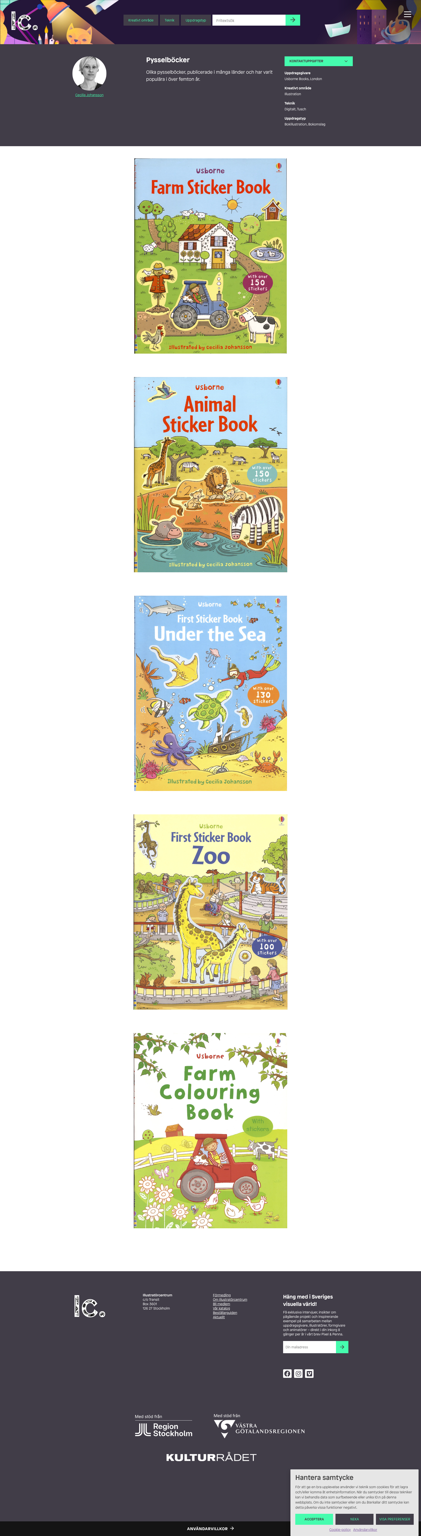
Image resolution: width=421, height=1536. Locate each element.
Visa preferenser (394, 1519)
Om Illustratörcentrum (230, 1299)
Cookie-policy (340, 1529)
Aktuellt (219, 1317)
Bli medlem (221, 1304)
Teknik (169, 20)
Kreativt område (140, 20)
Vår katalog (221, 1308)
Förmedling (222, 1295)
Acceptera (314, 1519)
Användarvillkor (365, 1529)
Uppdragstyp (196, 20)
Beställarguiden (225, 1313)
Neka (354, 1519)
